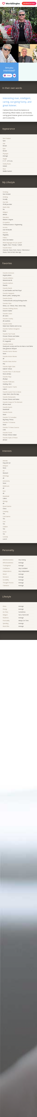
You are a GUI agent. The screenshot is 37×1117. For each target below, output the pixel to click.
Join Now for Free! (29, 3)
